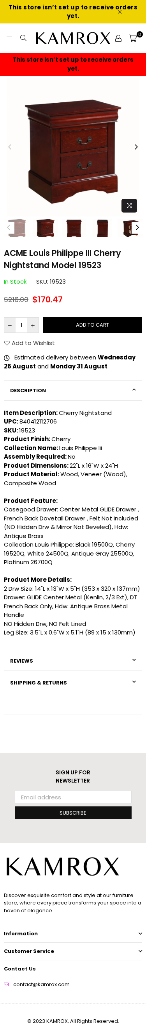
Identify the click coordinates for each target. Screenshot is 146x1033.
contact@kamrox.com (41, 984)
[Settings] (118, 38)
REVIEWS (21, 661)
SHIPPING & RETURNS (38, 682)
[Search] (23, 38)
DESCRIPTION (28, 390)
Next (136, 147)
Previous (10, 147)
